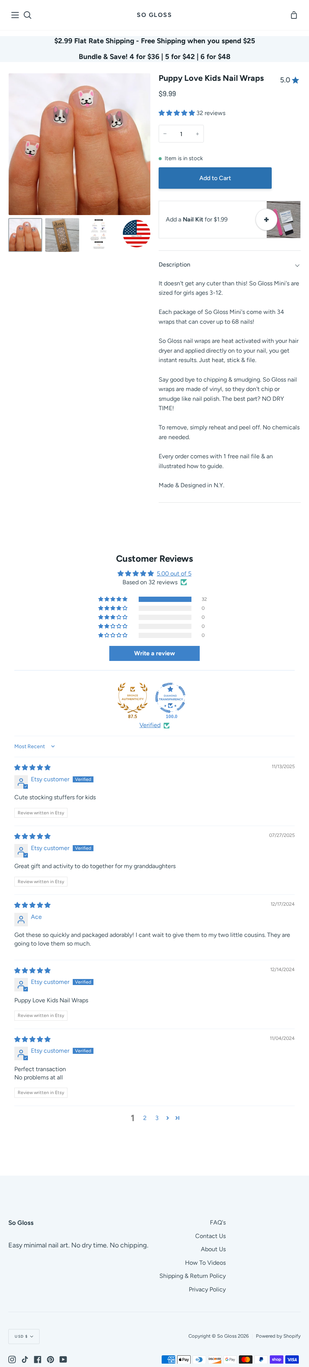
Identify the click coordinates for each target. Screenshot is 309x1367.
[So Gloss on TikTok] (25, 1359)
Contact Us (210, 1236)
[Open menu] (15, 15)
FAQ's (218, 1222)
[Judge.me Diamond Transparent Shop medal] (170, 698)
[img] (32, 767)
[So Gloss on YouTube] (63, 1359)
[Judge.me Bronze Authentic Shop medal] (133, 698)
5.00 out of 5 (174, 573)
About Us (213, 1249)
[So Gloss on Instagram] (12, 1359)
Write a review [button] (154, 653)
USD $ (21, 1336)
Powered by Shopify (278, 1336)
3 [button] (157, 1117)
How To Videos (205, 1262)
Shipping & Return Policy (192, 1275)
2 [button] (145, 1117)
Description (174, 264)
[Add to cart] (266, 219)
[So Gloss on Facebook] (37, 1359)
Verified (150, 725)
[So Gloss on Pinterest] (50, 1359)
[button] (177, 113)
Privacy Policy (207, 1289)
